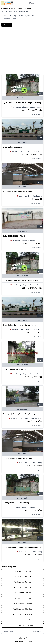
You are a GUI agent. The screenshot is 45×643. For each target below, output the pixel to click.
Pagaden (38, 418)
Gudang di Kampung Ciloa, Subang (16, 503)
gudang (40, 93)
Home (5, 16)
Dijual (21, 16)
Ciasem (39, 151)
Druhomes (21, 638)
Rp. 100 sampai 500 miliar (22, 625)
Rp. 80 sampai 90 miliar (22, 620)
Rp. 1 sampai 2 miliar (22, 571)
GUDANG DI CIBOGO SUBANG (14, 236)
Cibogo (39, 107)
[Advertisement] (22, 50)
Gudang (13, 16)
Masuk (32, 3)
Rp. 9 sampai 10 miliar (23, 598)
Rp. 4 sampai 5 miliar (22, 587)
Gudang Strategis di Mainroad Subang (17, 191)
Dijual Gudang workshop (12, 147)
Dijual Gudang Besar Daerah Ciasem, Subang (19, 325)
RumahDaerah (26, 641)
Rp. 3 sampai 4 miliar (22, 582)
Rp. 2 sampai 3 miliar (22, 576)
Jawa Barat (30, 16)
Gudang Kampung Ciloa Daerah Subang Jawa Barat (22, 547)
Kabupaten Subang (35, 196)
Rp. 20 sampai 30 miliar (22, 609)
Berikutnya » (37, 632)
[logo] (7, 3)
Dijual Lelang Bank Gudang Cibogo (16, 369)
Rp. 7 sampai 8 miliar (22, 593)
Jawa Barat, (17, 107)
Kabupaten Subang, (28, 107)
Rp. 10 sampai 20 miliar (22, 603)
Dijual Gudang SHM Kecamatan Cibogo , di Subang (22, 103)
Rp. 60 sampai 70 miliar (22, 614)
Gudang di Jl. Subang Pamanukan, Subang (19, 414)
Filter (5, 24)
